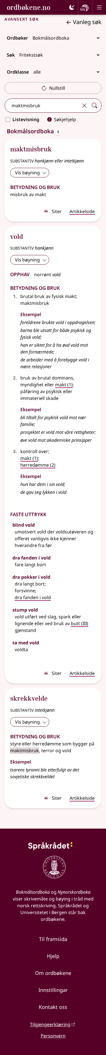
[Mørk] (71, 7)
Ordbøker (17, 38)
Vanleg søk (87, 22)
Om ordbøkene (53, 973)
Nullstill (57, 88)
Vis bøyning (27, 173)
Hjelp (53, 956)
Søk (11, 55)
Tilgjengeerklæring (50, 1024)
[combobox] (42, 105)
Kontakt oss (53, 1006)
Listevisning (25, 119)
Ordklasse (18, 72)
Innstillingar (53, 990)
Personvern (53, 1036)
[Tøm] (84, 105)
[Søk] (94, 105)
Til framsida (53, 939)
